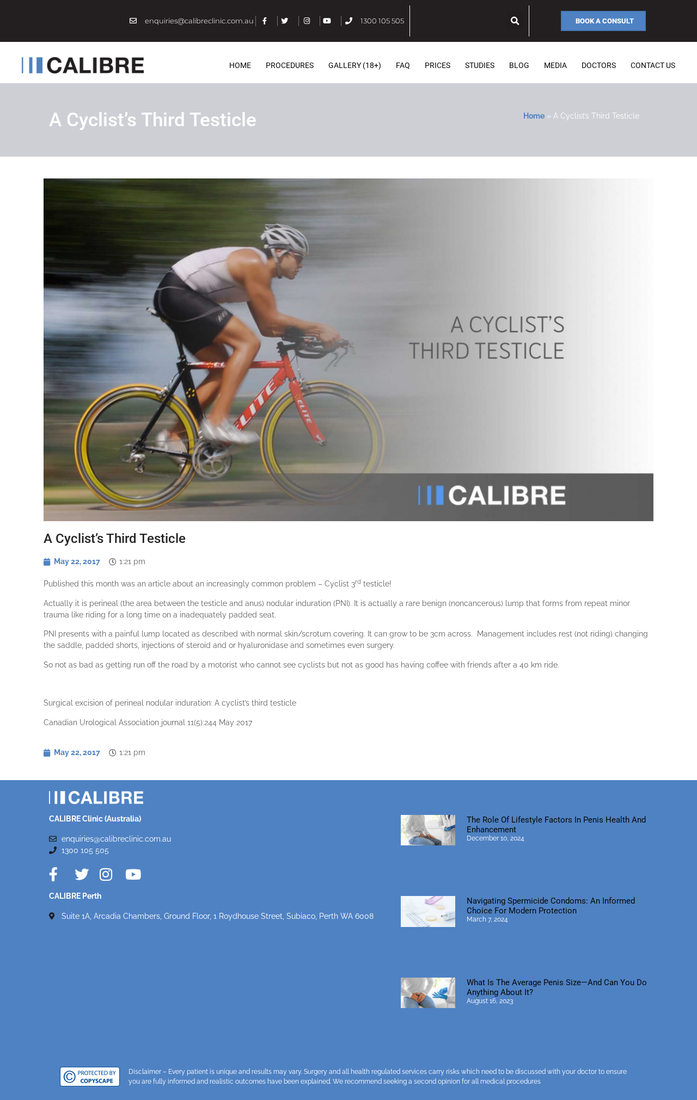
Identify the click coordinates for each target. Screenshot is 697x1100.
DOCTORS (599, 65)
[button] (514, 21)
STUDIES (479, 65)
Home (534, 116)
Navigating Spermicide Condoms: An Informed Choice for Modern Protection (551, 906)
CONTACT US (653, 65)
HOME (240, 65)
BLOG (519, 65)
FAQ (403, 65)
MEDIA (555, 65)
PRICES (437, 65)
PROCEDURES (290, 65)
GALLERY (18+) (354, 65)
